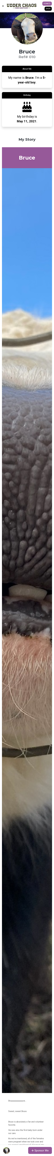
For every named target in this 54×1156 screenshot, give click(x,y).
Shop (48, 9)
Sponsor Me (41, 1150)
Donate (47, 3)
